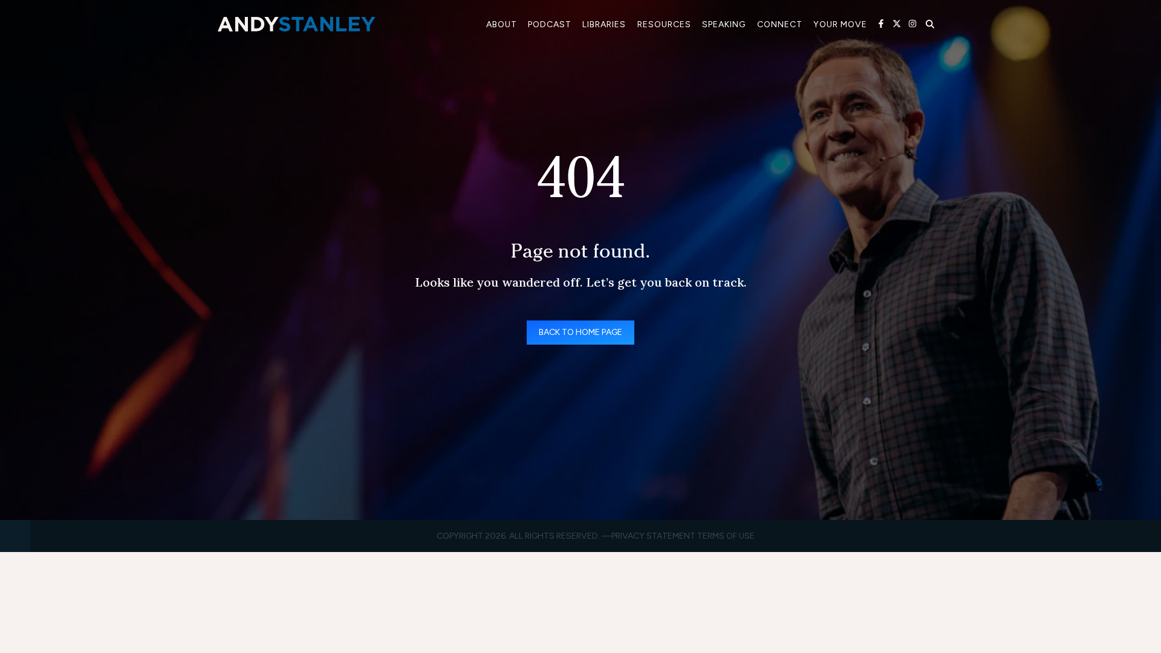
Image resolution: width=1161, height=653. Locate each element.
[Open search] (930, 24)
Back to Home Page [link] (580, 332)
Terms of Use (726, 536)
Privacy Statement (653, 536)
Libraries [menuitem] (604, 24)
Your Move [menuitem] (840, 24)
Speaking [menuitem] (724, 24)
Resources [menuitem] (664, 24)
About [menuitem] (501, 24)
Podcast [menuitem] (549, 24)
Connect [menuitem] (779, 24)
